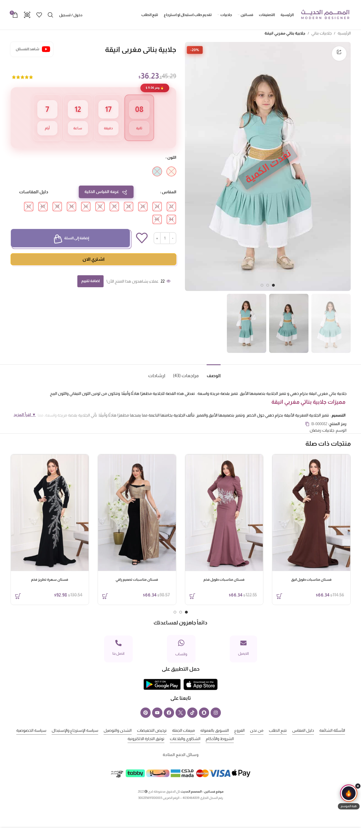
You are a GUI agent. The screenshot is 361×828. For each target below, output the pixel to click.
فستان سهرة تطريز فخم (49, 580)
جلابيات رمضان (322, 430)
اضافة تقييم (90, 281)
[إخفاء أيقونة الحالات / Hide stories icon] (358, 786)
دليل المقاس (303, 730)
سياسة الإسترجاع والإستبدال (75, 730)
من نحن (256, 730)
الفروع (239, 730)
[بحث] (50, 15)
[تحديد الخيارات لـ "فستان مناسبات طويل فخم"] (192, 596)
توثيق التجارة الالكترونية (146, 738)
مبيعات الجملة (183, 730)
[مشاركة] (339, 53)
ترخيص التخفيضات (152, 730)
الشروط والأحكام (220, 738)
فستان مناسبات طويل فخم (224, 580)
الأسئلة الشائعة (332, 730)
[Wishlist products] (39, 15)
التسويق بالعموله (214, 730)
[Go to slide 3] (262, 285)
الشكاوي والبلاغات (185, 738)
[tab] (210, 373)
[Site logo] (325, 14)
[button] (349, 796)
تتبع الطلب (278, 730)
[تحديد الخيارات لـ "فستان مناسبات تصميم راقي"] (105, 596)
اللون (171, 157)
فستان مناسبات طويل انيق (311, 580)
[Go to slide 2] (267, 285)
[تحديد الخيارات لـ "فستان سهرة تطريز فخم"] (18, 596)
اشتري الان (93, 259)
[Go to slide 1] (273, 285)
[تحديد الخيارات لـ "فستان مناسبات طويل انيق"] (279, 596)
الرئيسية (344, 33)
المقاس (169, 192)
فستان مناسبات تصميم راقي (137, 580)
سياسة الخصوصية (31, 730)
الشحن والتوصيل (118, 730)
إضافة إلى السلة (76, 238)
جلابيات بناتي (321, 33)
